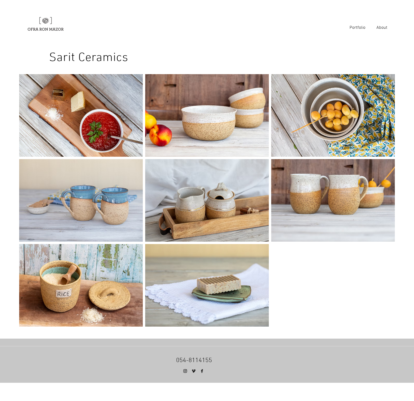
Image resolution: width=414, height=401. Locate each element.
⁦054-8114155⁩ (194, 360)
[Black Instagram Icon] (185, 371)
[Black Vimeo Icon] (193, 371)
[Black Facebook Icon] (202, 371)
